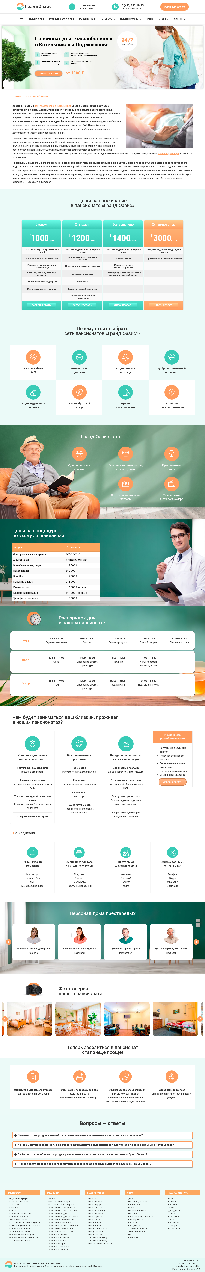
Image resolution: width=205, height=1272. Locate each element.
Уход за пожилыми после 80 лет (24, 1237)
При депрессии (95, 1231)
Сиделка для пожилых (19, 1219)
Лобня (171, 1219)
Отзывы (132, 1207)
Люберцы (173, 1213)
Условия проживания (138, 1228)
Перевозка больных (18, 1216)
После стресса (95, 1216)
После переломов (96, 1213)
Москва (171, 1198)
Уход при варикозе (57, 1234)
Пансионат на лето (137, 1210)
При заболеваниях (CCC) (100, 1243)
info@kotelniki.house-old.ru (188, 1266)
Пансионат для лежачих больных (24, 1225)
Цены (131, 1234)
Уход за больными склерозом (62, 1210)
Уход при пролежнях (58, 1249)
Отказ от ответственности (57, 1266)
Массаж (12, 1210)
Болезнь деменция (168, 153)
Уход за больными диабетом (62, 1207)
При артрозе (94, 1225)
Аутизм (51, 1198)
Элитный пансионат (138, 1231)
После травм (94, 1219)
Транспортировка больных (22, 1231)
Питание (132, 1213)
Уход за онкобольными (59, 1222)
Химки (171, 1207)
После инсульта (95, 1201)
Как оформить (135, 1204)
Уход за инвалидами (58, 1213)
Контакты (133, 1237)
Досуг (131, 1198)
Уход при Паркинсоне (58, 1246)
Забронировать (41, 305)
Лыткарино (173, 1225)
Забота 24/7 (14, 1204)
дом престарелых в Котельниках (52, 105)
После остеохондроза (98, 1210)
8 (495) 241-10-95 (133, 5)
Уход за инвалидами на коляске (63, 1216)
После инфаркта (96, 1204)
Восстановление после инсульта (24, 1222)
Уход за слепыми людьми (60, 1228)
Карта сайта (99, 1266)
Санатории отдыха (137, 1219)
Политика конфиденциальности (29, 1266)
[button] (102, 1135)
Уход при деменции (57, 1240)
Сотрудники (134, 1225)
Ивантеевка (174, 1222)
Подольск (172, 1204)
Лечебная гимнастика (19, 1228)
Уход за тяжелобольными (60, 1231)
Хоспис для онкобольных (20, 1240)
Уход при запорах (57, 1243)
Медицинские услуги (18, 1198)
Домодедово (174, 1210)
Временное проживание (20, 1213)
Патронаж (13, 1207)
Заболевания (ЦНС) (97, 1237)
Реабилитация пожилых (20, 1201)
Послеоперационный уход (61, 1204)
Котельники (174, 1228)
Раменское (173, 1216)
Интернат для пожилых (139, 1201)
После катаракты (96, 1207)
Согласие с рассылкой (81, 1266)
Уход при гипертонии (58, 1237)
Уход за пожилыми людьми (22, 1234)
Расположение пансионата (141, 1216)
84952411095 (192, 1260)
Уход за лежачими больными (62, 1219)
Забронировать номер (48, 73)
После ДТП (93, 1198)
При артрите (94, 1222)
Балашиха (173, 1201)
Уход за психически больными (63, 1225)
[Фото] (29, 1019)
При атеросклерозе (97, 1228)
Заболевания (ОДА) (97, 1240)
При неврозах (95, 1234)
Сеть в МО (133, 1222)
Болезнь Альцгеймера (59, 1201)
